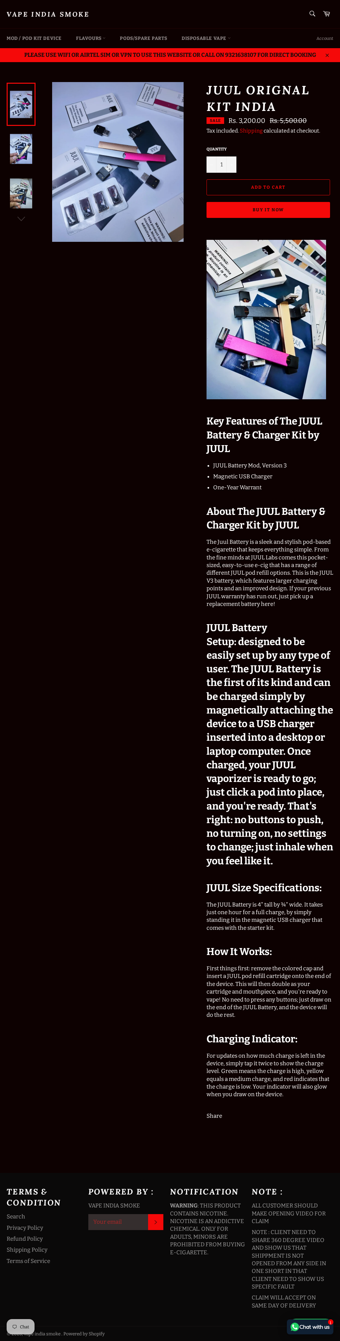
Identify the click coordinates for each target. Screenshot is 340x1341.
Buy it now (268, 209)
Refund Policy (25, 1238)
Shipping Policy (27, 1249)
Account (324, 38)
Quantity (217, 149)
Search (16, 1216)
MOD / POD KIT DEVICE (34, 38)
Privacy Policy (25, 1227)
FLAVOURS (89, 38)
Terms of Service (28, 1261)
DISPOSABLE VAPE (205, 38)
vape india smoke (48, 14)
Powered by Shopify (84, 1334)
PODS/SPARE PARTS (143, 38)
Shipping (251, 131)
